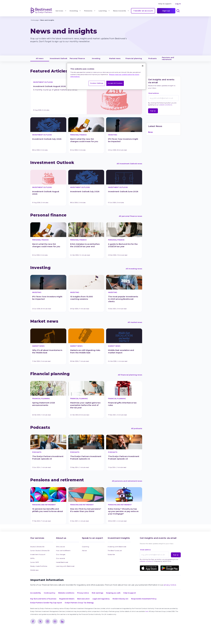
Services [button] (59, 11)
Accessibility (35, 593)
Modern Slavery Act (120, 599)
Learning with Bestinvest (65, 566)
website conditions (165, 105)
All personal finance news (130, 216)
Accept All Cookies (115, 83)
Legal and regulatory (101, 599)
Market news (115, 58)
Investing (96, 58)
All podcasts (136, 428)
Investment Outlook (58, 58)
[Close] (142, 66)
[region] (106, 76)
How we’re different (63, 550)
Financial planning (134, 58)
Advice (84, 550)
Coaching (85, 547)
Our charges (60, 554)
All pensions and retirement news (127, 481)
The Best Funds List (115, 550)
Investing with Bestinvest (117, 547)
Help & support (164, 4)
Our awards (60, 558)
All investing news (134, 269)
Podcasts (152, 58)
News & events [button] (119, 11)
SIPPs (32, 558)
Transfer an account (143, 11)
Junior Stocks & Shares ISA (40, 550)
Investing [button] (74, 11)
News (150, 132)
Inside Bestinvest (62, 562)
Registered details (66, 599)
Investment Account (37, 554)
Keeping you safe (113, 593)
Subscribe (111, 554)
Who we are (60, 547)
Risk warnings (97, 593)
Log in (178, 4)
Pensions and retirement (168, 58)
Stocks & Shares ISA (37, 547)
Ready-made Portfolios (38, 566)
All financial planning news (130, 375)
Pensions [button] (88, 11)
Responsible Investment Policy (143, 599)
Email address (154, 93)
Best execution (83, 599)
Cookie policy (49, 593)
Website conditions (66, 593)
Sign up (166, 11)
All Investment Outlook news (129, 164)
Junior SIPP (34, 562)
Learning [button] (103, 11)
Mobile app (34, 570)
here (146, 611)
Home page (35, 20)
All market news (135, 322)
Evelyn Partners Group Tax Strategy (79, 603)
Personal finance (77, 58)
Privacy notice (83, 593)
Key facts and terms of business (43, 599)
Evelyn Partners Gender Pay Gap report (46, 603)
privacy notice (170, 585)
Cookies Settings (96, 83)
